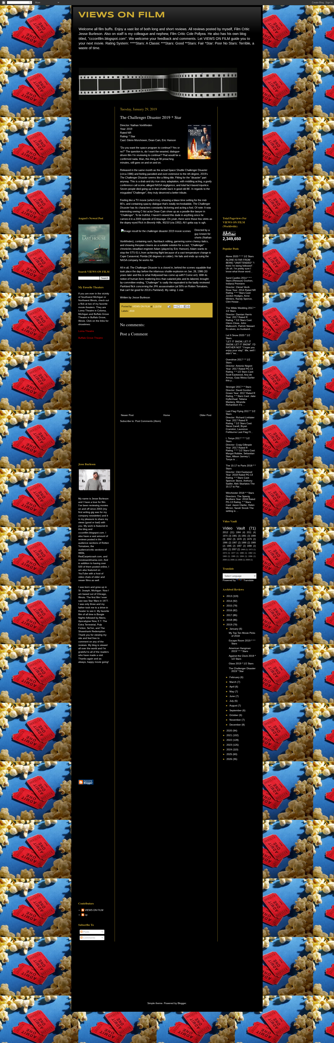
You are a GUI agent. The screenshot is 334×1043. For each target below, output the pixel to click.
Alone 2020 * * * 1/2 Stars (240, 256)
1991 (243, 536)
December (235, 724)
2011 (249, 532)
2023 (229, 744)
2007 (234, 549)
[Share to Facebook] (185, 306)
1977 (233, 553)
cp (86, 914)
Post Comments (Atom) (148, 421)
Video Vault (234, 528)
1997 (239, 546)
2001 (225, 549)
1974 (225, 536)
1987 (234, 542)
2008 (240, 560)
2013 (229, 596)
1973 (225, 553)
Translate (248, 580)
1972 (251, 549)
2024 (229, 749)
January (234, 628)
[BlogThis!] (178, 306)
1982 (250, 553)
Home (79, 58)
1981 (234, 536)
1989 (253, 542)
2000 (225, 560)
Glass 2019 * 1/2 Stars (241, 663)
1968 (243, 549)
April (232, 686)
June (232, 696)
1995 (229, 546)
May (232, 691)
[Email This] (175, 306)
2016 (229, 610)
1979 (249, 539)
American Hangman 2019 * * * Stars (240, 650)
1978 (239, 539)
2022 (229, 740)
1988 (243, 542)
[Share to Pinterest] (188, 306)
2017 (229, 615)
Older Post (205, 415)
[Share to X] (182, 306)
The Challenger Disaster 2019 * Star (242, 670)
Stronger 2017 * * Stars (238, 386)
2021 (229, 735)
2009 (248, 560)
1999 (253, 536)
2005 (232, 560)
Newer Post (127, 415)
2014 (229, 601)
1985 (233, 556)
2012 (225, 532)
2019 (131, 311)
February (234, 677)
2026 (229, 759)
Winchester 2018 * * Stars (240, 492)
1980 (242, 553)
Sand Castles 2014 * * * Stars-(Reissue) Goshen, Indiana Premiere (239, 280)
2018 (229, 619)
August (233, 705)
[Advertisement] (94, 159)
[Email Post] (168, 306)
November (235, 719)
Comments (88, 937)
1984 (238, 532)
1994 (242, 556)
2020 (229, 730)
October (234, 715)
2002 (229, 539)
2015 (229, 605)
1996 (250, 556)
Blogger (182, 1003)
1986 (225, 542)
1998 (249, 546)
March (233, 682)
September (235, 710)
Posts (85, 931)
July (231, 700)
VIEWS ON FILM (121, 15)
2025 (229, 754)
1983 (225, 556)
